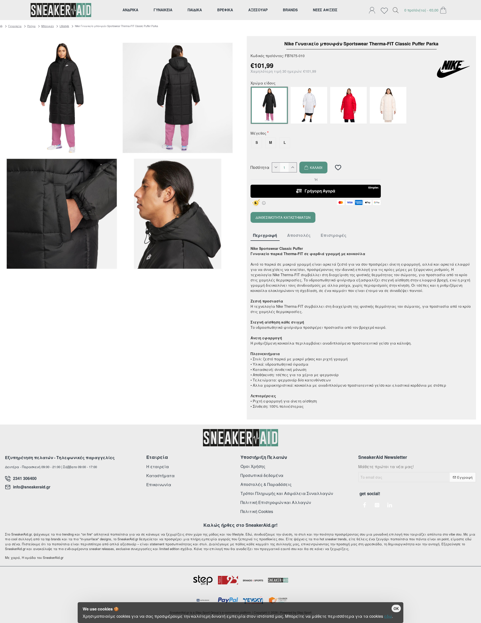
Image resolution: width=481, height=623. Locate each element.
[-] (276, 167)
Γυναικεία (15, 26)
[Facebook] (364, 505)
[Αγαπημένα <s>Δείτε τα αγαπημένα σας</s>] (385, 10)
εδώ (388, 616)
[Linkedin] (390, 505)
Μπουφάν (47, 26)
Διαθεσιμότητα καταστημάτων (283, 217)
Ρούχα (31, 26)
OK (396, 608)
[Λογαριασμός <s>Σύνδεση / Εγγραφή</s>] (373, 10)
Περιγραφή (265, 235)
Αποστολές (299, 235)
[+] (293, 167)
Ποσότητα (260, 167)
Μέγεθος (258, 134)
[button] (313, 167)
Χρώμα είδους (263, 83)
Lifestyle (64, 26)
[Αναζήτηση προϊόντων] (395, 10)
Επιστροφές (333, 235)
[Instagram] (377, 505)
